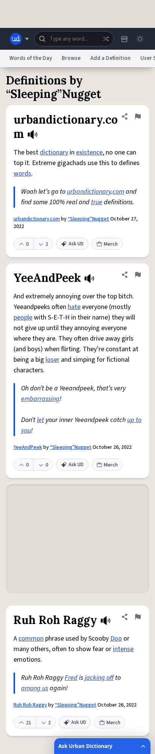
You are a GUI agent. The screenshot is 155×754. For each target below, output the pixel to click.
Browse (71, 58)
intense (123, 649)
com (118, 191)
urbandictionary (89, 191)
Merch (111, 244)
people (23, 317)
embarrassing (40, 399)
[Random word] (105, 38)
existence (89, 152)
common (31, 638)
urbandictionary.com (37, 219)
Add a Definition (110, 58)
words (22, 173)
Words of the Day (30, 58)
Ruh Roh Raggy (30, 705)
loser (52, 359)
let (40, 420)
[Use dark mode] (139, 38)
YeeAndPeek (28, 447)
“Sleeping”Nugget (88, 219)
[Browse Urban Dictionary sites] (19, 38)
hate (74, 307)
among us (34, 688)
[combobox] (74, 38)
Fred (71, 677)
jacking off (99, 677)
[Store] (124, 38)
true (96, 202)
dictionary (54, 152)
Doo (116, 638)
